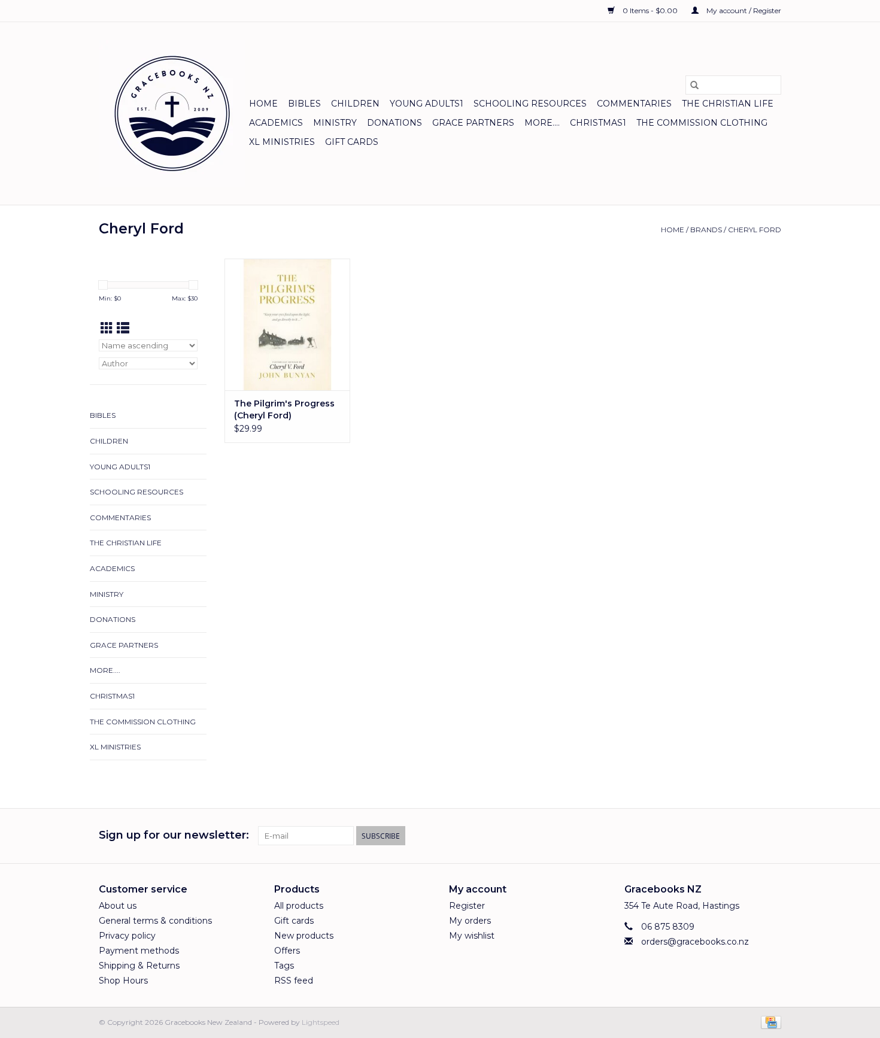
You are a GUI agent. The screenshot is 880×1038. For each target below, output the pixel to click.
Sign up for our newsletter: (174, 835)
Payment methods (139, 950)
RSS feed (293, 980)
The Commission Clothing (701, 122)
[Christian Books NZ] (172, 113)
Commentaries (634, 103)
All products (298, 905)
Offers (287, 950)
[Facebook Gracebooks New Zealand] (750, 835)
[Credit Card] (769, 1021)
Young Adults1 (426, 103)
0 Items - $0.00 (650, 10)
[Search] (694, 85)
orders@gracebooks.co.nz (695, 941)
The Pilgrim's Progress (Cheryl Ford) (284, 409)
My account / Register (743, 10)
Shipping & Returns (139, 965)
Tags (284, 965)
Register (467, 905)
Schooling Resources (530, 103)
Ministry (335, 122)
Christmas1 (598, 122)
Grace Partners (473, 122)
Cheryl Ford (754, 229)
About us (117, 905)
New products (303, 935)
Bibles (304, 103)
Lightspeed (320, 1022)
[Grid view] (107, 328)
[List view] (123, 328)
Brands (706, 229)
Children (355, 103)
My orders (470, 920)
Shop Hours (123, 980)
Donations (394, 122)
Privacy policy (127, 935)
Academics (276, 122)
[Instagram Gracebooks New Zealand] (771, 835)
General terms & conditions (155, 920)
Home (263, 103)
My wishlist (471, 935)
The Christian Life (727, 103)
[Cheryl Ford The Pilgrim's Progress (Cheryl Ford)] (287, 324)
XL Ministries (282, 141)
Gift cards (351, 141)
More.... (542, 122)
